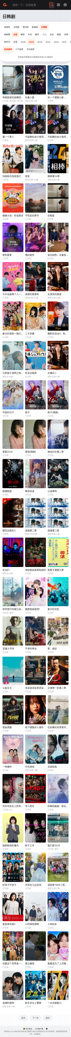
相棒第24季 (54, 176)
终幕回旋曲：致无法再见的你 (58, 806)
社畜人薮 (29, 97)
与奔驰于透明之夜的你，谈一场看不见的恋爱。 (12, 372)
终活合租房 (31, 372)
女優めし (52, 372)
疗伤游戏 (29, 766)
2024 (39, 42)
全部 (15, 34)
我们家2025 (54, 845)
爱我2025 (7, 451)
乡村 (30, 34)
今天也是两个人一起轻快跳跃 (12, 294)
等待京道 (29, 491)
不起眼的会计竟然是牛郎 (58, 136)
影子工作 (29, 845)
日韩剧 (44, 27)
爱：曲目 (52, 648)
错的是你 (29, 254)
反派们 (5, 569)
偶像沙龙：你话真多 (12, 215)
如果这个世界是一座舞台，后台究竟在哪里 (12, 963)
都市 (37, 34)
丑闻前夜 (52, 766)
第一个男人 (8, 136)
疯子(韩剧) (53, 412)
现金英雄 (7, 727)
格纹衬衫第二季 (56, 451)
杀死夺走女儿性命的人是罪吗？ (12, 806)
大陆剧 (16, 27)
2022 (56, 42)
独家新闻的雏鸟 (10, 845)
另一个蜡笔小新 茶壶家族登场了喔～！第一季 (58, 97)
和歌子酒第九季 (56, 569)
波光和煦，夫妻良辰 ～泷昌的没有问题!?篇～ (58, 254)
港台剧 (26, 27)
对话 (52, 34)
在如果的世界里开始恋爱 (58, 727)
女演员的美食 (54, 294)
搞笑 (59, 34)
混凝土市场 (8, 648)
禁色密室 (7, 254)
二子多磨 (29, 333)
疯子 (27, 412)
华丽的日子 (8, 412)
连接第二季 (31, 530)
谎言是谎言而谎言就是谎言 (35, 687)
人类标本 (52, 924)
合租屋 (51, 215)
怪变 (27, 176)
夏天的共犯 (53, 609)
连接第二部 (53, 530)
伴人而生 (29, 806)
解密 (23, 34)
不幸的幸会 (31, 648)
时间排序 (8, 49)
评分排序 (31, 49)
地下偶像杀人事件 (34, 727)
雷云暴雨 (29, 963)
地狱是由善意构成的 (35, 569)
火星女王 (7, 687)
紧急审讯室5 (9, 924)
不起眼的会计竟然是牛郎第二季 (35, 136)
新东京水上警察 (33, 1002)
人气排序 (19, 49)
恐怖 (66, 34)
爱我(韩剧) (30, 451)
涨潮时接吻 (8, 1002)
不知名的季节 (32, 215)
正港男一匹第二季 (57, 687)
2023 (48, 42)
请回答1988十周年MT (58, 884)
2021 (64, 42)
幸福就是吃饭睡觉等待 (12, 97)
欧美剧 (35, 27)
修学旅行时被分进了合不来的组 (12, 609)
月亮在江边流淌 (33, 884)
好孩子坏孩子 (9, 884)
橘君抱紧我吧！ (33, 609)
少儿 (44, 34)
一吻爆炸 (7, 766)
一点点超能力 (54, 1002)
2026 (23, 42)
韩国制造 (7, 491)
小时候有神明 (32, 924)
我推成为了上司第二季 (58, 963)
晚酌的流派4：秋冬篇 (58, 333)
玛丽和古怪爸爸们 (11, 176)
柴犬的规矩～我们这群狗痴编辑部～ (12, 333)
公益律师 (52, 491)
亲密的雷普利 (32, 294)
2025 (31, 42)
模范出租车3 (9, 530)
